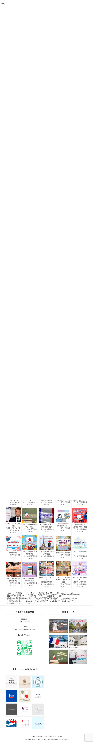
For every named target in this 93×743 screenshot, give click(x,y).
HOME (9, 593)
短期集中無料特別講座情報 (71, 594)
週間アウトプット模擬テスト (16, 596)
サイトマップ (30, 603)
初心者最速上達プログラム (49, 597)
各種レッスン (60, 593)
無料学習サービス (36, 596)
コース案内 (30, 593)
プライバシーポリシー (14, 603)
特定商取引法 (66, 602)
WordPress (34, 739)
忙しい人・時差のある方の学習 (46, 599)
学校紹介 (19, 593)
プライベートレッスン (14, 600)
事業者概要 (53, 602)
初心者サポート (76, 600)
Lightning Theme (46, 739)
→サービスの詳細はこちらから (63, 502)
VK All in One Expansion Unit (60, 739)
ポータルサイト (31, 600)
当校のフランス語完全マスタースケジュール (21, 597)
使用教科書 (50, 596)
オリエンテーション (59, 600)
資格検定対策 (42, 594)
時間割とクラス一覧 (45, 593)
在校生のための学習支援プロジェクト (19, 599)
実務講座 (54, 594)
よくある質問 (41, 602)
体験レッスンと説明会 (14, 594)
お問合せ (29, 602)
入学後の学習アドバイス (69, 599)
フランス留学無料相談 (14, 602)
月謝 (71, 593)
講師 (60, 596)
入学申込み (29, 594)
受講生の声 (44, 600)
